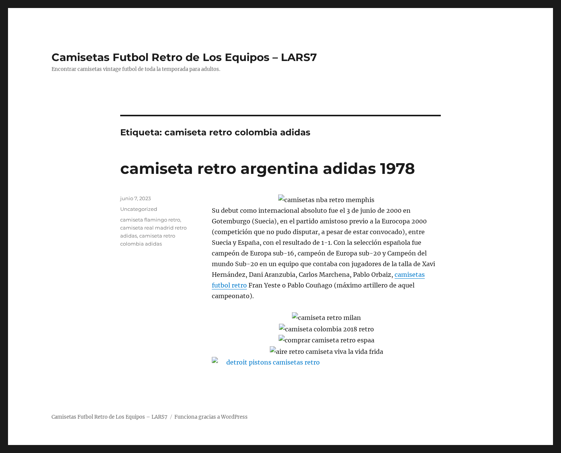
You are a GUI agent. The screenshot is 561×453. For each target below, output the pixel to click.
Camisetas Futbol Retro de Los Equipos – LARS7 (184, 57)
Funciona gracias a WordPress (211, 417)
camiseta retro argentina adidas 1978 (267, 168)
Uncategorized (138, 209)
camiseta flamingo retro (150, 220)
